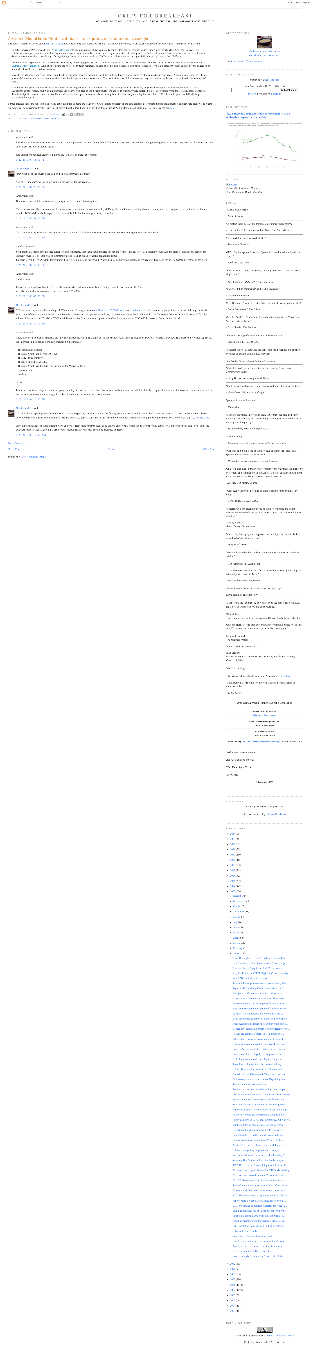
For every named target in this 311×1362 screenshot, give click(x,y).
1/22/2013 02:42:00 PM (31, 237)
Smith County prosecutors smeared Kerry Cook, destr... (261, 1185)
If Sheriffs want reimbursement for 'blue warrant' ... (259, 1069)
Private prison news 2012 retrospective (252, 1251)
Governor (43, 118)
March (236, 943)
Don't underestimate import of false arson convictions (260, 1018)
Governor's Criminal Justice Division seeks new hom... (260, 1049)
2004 (233, 1305)
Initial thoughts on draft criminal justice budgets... (258, 1135)
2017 (233, 870)
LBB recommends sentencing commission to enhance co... (262, 1094)
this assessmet (203, 417)
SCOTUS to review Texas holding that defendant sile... (261, 1165)
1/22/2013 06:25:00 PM (31, 399)
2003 (233, 1310)
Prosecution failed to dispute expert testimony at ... (259, 1130)
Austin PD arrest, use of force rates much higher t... (259, 1145)
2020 (233, 854)
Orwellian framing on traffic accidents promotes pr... (259, 1220)
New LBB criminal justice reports (250, 978)
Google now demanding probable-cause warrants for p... (261, 1028)
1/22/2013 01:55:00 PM (31, 159)
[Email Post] (63, 114)
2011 (233, 1269)
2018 (233, 865)
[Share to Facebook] (78, 114)
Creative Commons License (280, 1335)
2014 (233, 886)
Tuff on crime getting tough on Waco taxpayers (256, 1150)
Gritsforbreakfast (24, 168)
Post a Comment (16, 443)
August (237, 917)
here (172, 107)
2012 (233, 1263)
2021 (233, 849)
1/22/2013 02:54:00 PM (31, 264)
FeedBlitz (276, 93)
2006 (233, 1295)
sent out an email (55, 43)
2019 (233, 859)
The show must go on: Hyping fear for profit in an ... (260, 1003)
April (236, 937)
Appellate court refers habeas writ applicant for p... (259, 1246)
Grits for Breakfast (155, 15)
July (235, 922)
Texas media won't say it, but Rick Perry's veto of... (259, 968)
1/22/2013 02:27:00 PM (31, 187)
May (235, 932)
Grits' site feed (271, 79)
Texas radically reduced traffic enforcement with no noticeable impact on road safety (258, 115)
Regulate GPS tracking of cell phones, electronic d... (259, 988)
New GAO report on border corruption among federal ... (261, 1104)
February (238, 948)
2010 (233, 1274)
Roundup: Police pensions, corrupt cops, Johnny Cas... (260, 983)
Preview (252, 93)
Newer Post (14, 449)
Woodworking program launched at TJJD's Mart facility (261, 1170)
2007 (233, 1290)
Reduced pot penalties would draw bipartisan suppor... (260, 1089)
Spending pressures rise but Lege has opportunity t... (259, 1210)
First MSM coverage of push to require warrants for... (260, 1180)
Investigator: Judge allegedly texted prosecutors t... (258, 1054)
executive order (63, 50)
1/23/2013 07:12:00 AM (31, 434)
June (235, 927)
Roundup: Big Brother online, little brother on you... (259, 1160)
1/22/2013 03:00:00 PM (31, 296)
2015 (233, 880)
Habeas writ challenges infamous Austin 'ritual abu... (259, 1140)
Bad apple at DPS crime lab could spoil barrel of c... (259, 993)
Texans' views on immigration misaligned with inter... (260, 1044)
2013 (233, 891)
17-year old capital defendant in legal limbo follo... (259, 1033)
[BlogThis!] (71, 114)
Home (111, 449)
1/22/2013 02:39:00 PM (31, 218)
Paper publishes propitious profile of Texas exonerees (260, 1008)
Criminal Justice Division (25, 66)
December (238, 895)
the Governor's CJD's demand (109, 310)
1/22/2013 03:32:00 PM (31, 323)
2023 (233, 839)
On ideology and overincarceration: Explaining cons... (260, 1079)
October (237, 906)
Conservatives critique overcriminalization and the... (259, 1114)
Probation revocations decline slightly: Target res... (259, 1059)
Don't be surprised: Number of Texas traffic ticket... (259, 1256)
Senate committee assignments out (250, 1084)
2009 (233, 1279)
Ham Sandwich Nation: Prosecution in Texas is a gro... (261, 963)
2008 (233, 1284)
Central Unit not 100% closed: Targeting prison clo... (260, 1074)
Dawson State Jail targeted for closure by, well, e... (258, 1013)
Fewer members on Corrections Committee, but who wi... (262, 1119)
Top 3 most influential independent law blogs (260, 741)
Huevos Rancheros (276, 814)
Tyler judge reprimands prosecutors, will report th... (259, 1039)
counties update (137, 310)
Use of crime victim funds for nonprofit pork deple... (260, 1241)
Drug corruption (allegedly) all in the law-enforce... (259, 1225)
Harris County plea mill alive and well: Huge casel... (259, 998)
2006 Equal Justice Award (264, 715)
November (239, 901)
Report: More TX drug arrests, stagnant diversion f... (260, 1200)
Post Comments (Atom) (34, 456)
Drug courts (26, 118)
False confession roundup (245, 1231)
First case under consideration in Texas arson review (259, 1175)
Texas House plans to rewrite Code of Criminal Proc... (260, 958)
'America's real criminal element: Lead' (252, 1236)
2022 (233, 844)
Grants (56, 118)
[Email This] (68, 114)
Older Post (208, 449)
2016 (233, 875)
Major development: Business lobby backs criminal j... (260, 1109)
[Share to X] (75, 114)
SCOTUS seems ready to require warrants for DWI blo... (261, 1195)
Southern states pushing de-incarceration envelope (258, 1124)
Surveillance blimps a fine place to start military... (258, 1064)
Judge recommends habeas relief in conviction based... (260, 1023)
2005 (233, 1300)
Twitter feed (284, 676)
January (237, 953)
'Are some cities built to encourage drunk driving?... (259, 1155)
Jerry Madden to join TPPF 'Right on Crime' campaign (261, 973)
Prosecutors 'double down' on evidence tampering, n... (260, 1190)
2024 (233, 833)
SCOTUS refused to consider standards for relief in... (260, 1205)
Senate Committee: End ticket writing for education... (260, 1099)
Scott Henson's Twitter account (246, 61)
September (239, 911)
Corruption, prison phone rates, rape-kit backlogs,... (259, 1215)
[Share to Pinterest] (82, 114)
